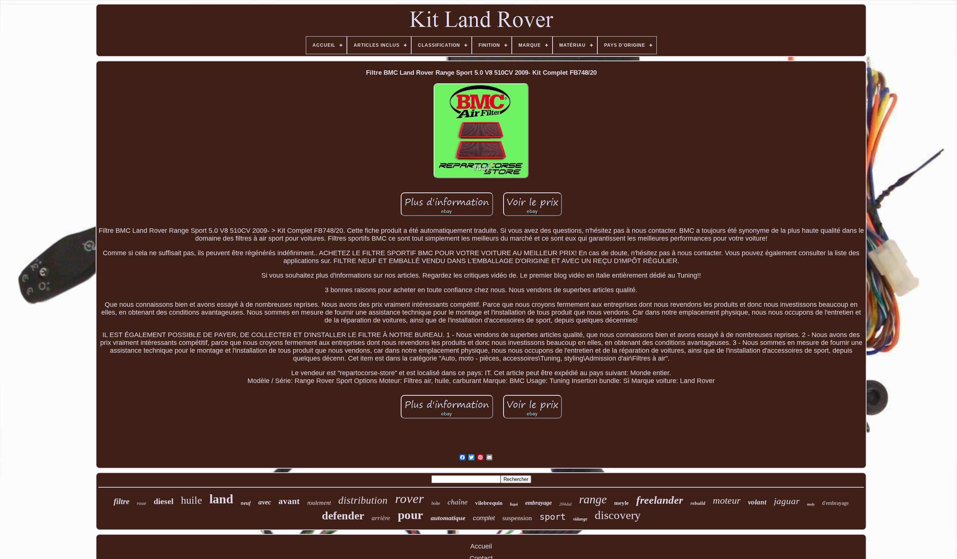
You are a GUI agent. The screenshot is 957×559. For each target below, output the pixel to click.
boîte (435, 503)
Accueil (481, 546)
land (221, 499)
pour (410, 515)
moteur (727, 500)
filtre (121, 501)
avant (289, 501)
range (593, 499)
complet (484, 518)
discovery (618, 515)
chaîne (457, 502)
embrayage (538, 503)
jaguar (787, 501)
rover (409, 498)
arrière (381, 518)
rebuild (697, 503)
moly (811, 504)
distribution (363, 500)
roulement (319, 503)
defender (343, 515)
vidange (580, 519)
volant (757, 502)
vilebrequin (488, 503)
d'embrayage (835, 503)
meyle (621, 503)
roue (141, 503)
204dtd (565, 504)
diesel (163, 501)
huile (191, 500)
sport (552, 517)
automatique (448, 518)
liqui (514, 504)
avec (264, 502)
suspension (517, 518)
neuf (246, 503)
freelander (659, 500)
